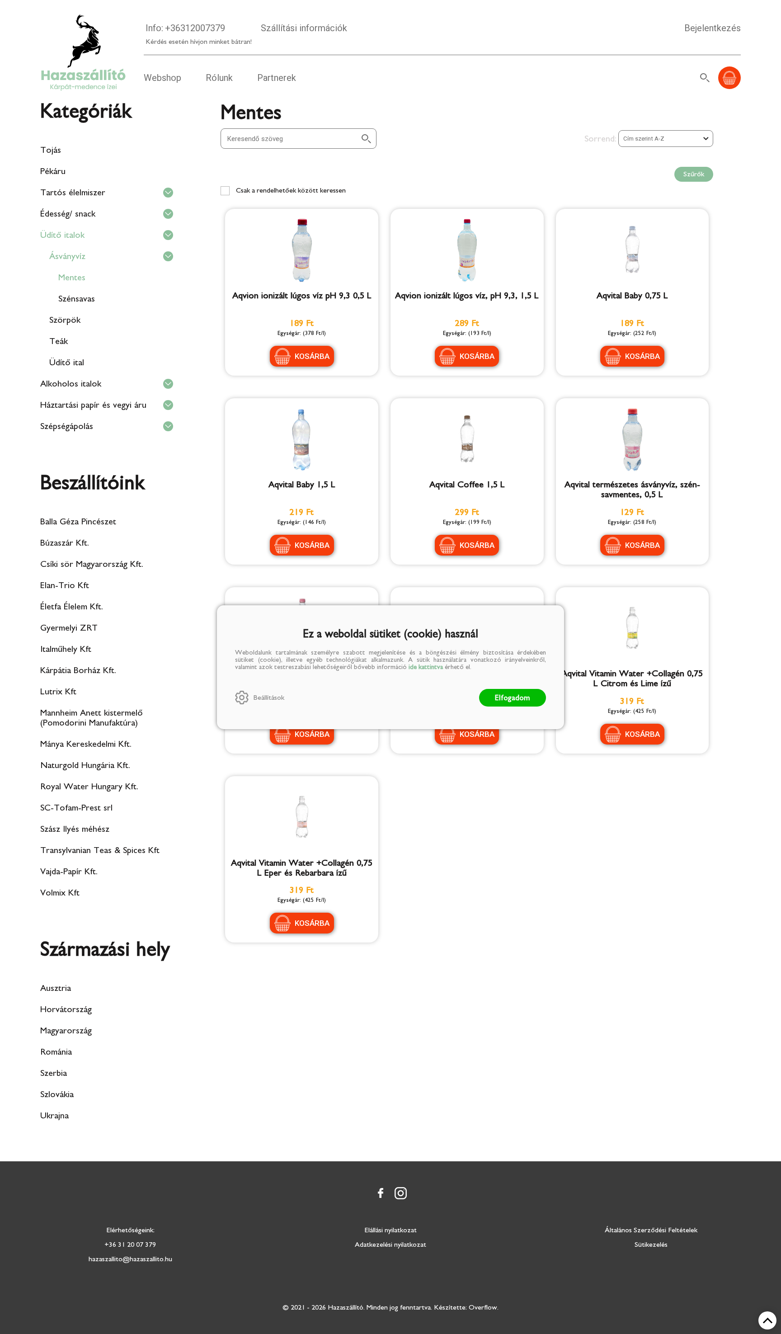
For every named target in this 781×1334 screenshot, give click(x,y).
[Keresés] (705, 77)
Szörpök (64, 320)
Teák (58, 341)
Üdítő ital (66, 362)
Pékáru (53, 171)
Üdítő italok (62, 235)
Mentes (71, 277)
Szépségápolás (66, 426)
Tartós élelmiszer (72, 192)
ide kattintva (426, 667)
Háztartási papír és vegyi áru (93, 405)
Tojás (50, 150)
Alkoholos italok (70, 383)
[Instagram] (400, 1193)
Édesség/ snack (67, 213)
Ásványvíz (67, 256)
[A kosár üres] (729, 77)
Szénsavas (76, 298)
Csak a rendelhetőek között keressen (290, 190)
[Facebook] (381, 1193)
